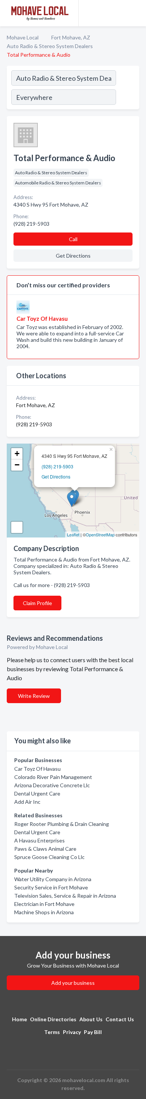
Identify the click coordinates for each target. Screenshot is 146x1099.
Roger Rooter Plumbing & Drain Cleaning (61, 824)
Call (73, 239)
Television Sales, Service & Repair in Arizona (65, 895)
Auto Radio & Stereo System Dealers (50, 46)
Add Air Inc (27, 802)
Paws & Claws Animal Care (45, 848)
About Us (91, 1019)
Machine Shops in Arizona (44, 912)
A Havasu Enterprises (39, 840)
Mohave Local (23, 37)
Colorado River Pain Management (53, 777)
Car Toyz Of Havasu (37, 768)
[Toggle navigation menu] (136, 13)
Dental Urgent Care (37, 793)
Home (19, 1019)
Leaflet (73, 534)
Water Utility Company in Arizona (52, 879)
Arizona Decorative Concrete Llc (52, 785)
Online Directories (53, 1019)
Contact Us (120, 1019)
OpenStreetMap (100, 534)
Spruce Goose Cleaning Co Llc (49, 857)
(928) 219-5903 (57, 466)
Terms (52, 1032)
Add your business (73, 983)
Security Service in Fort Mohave (51, 887)
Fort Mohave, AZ (70, 37)
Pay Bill (93, 1032)
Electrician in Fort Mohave (44, 904)
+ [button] (17, 453)
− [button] (17, 464)
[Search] (127, 88)
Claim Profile (37, 603)
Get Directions (56, 476)
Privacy (72, 1032)
